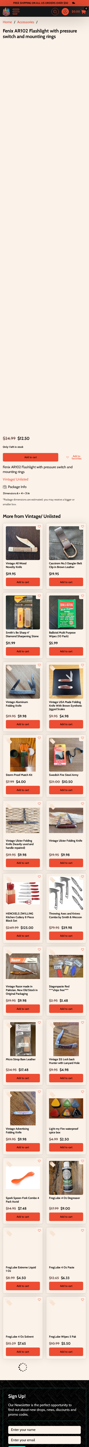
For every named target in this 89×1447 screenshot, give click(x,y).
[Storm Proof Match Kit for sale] (23, 754)
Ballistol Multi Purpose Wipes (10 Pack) (62, 634)
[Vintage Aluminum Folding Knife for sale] (23, 681)
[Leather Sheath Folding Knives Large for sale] (66, 1381)
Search (55, 11)
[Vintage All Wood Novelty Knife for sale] (23, 542)
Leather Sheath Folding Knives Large (63, 1404)
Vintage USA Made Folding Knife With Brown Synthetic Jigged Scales (65, 705)
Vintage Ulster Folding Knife (65, 840)
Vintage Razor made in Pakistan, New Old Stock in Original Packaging (22, 990)
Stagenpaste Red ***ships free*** (59, 988)
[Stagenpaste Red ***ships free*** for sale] (66, 966)
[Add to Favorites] (39, 526)
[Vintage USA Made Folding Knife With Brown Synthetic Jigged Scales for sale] (66, 681)
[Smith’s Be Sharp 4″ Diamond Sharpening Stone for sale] (23, 612)
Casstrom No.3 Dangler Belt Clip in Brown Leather (65, 565)
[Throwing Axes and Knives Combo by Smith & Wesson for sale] (66, 893)
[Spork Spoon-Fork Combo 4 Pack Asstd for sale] (23, 1177)
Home (7, 22)
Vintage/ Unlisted (15, 479)
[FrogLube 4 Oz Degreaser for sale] (66, 1177)
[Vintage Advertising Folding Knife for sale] (23, 1108)
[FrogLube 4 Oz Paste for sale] (66, 1246)
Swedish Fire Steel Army (63, 774)
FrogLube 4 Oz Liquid (19, 1402)
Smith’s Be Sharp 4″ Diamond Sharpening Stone (22, 634)
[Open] (16, 11)
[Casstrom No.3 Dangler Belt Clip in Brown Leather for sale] (66, 542)
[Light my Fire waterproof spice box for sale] (66, 1108)
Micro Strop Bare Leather (20, 1059)
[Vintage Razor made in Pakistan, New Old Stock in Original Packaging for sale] (23, 966)
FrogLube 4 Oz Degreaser (64, 1198)
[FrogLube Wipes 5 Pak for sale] (66, 1316)
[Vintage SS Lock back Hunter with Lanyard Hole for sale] (66, 1039)
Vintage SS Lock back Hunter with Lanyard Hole (64, 1061)
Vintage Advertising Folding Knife (17, 1130)
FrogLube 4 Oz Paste (61, 1267)
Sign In (65, 11)
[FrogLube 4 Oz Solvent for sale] (23, 1316)
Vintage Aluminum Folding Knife (17, 703)
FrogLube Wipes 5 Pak (62, 1336)
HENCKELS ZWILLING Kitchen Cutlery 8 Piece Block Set (20, 917)
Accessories (25, 22)
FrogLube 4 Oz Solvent (19, 1336)
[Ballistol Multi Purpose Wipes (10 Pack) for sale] (66, 612)
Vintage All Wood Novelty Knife (16, 565)
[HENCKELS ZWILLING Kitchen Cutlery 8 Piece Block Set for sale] (23, 893)
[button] (23, 582)
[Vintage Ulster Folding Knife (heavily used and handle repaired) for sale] (23, 820)
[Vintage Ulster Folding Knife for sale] (66, 820)
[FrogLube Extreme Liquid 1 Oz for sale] (23, 1246)
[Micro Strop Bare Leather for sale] (23, 1039)
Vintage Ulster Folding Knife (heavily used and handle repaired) (19, 844)
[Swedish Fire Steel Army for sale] (66, 754)
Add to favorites (76, 457)
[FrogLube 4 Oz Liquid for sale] (23, 1381)
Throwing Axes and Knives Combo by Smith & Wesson (65, 915)
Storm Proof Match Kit (19, 774)
